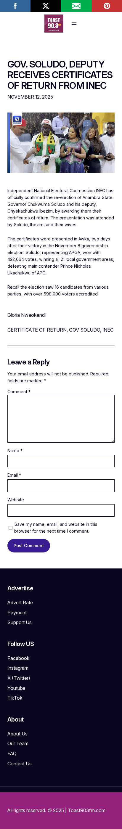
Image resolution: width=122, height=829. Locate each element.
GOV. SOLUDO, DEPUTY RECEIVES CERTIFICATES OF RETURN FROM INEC (60, 75)
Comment (18, 391)
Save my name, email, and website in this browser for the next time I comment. (55, 528)
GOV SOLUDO (84, 330)
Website (15, 499)
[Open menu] (74, 23)
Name (15, 450)
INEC (107, 330)
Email (14, 475)
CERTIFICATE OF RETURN (37, 330)
